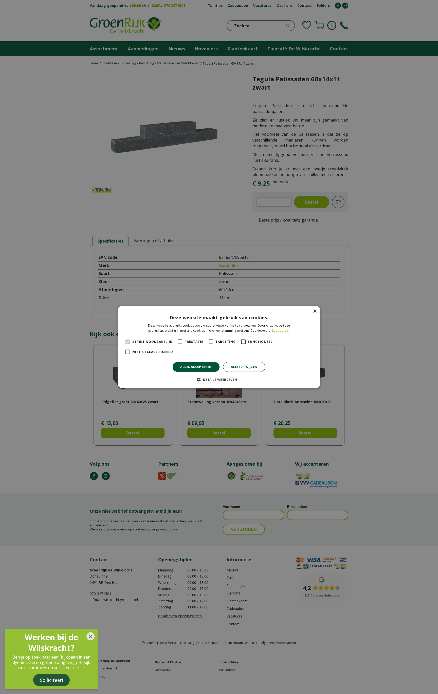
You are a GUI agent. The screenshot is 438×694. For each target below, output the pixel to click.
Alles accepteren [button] (196, 367)
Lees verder (281, 330)
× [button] (315, 311)
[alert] (219, 347)
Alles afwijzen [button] (244, 367)
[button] (219, 379)
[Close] (90, 636)
